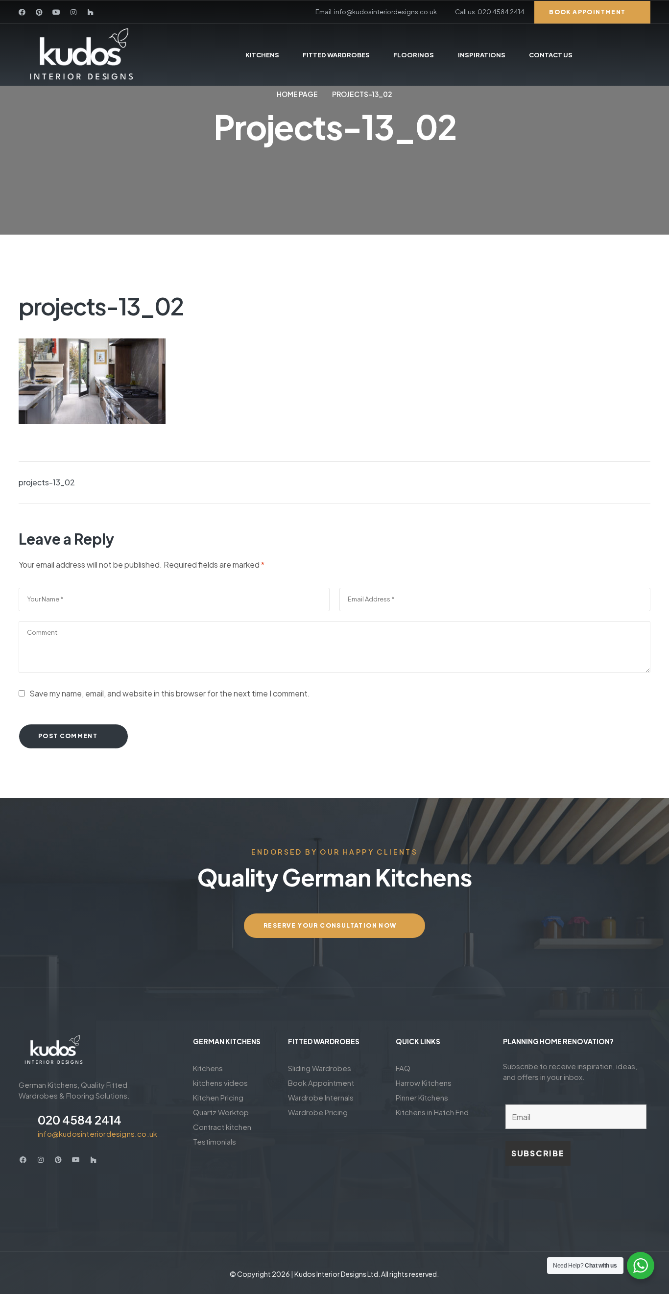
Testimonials (214, 1141)
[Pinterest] (39, 12)
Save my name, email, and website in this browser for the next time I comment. (169, 693)
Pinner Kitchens (422, 1097)
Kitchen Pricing (218, 1097)
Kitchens (208, 1068)
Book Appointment (321, 1082)
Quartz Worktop (221, 1112)
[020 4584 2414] (24, 1125)
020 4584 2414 (79, 1119)
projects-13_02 (47, 482)
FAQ (403, 1068)
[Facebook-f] (22, 12)
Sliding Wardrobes (319, 1068)
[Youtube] (56, 12)
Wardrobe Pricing (318, 1112)
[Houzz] (90, 12)
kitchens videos (220, 1082)
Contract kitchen (222, 1126)
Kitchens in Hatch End (432, 1112)
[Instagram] (73, 12)
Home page (297, 94)
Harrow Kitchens (424, 1082)
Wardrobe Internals (321, 1097)
